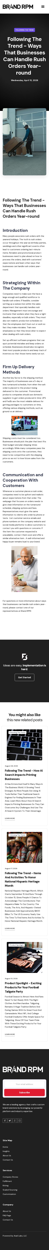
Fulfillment (7, 1181)
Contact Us (8, 1160)
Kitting (5, 1185)
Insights (6, 1151)
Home (5, 1147)
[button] (43, 7)
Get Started (24, 677)
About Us (7, 1155)
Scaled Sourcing (10, 1190)
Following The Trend (25, 30)
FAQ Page (7, 1215)
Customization (9, 1194)
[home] (17, 6)
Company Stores (10, 1177)
